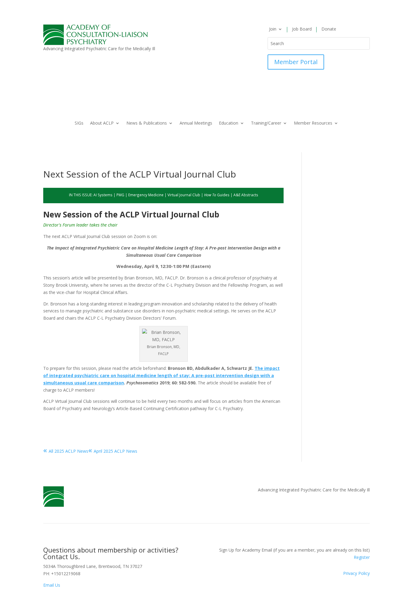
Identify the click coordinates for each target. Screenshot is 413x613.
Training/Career (266, 123)
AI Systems (102, 194)
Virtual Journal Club (183, 194)
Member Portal (295, 62)
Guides (216, 194)
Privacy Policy (356, 573)
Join (272, 29)
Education (228, 123)
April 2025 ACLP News (112, 451)
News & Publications (146, 123)
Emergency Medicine (146, 194)
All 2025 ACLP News (65, 451)
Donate (328, 29)
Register (362, 557)
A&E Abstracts (245, 194)
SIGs (79, 123)
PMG (120, 194)
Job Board (302, 29)
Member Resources (313, 123)
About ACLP (102, 123)
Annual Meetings (196, 123)
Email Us (51, 585)
